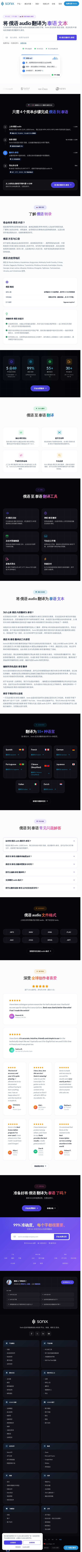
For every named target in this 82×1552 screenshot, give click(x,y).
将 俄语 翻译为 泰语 (67, 37)
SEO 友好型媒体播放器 (52, 1353)
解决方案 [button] (28, 4)
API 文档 (9, 1456)
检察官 (9, 1415)
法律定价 (9, 1437)
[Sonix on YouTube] (49, 1333)
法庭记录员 (10, 1430)
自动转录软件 (11, 1353)
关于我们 (47, 1515)
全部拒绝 (32, 1542)
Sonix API (9, 1452)
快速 (47, 1327)
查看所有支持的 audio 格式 (39, 951)
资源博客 (9, 1496)
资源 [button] (37, 4)
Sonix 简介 (10, 1492)
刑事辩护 (9, 1419)
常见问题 (47, 1485)
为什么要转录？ (50, 1492)
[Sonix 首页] (7, 4)
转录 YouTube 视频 (50, 1360)
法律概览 (9, 1408)
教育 (8, 1382)
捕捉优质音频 (49, 1496)
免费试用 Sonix (71, 3)
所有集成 (47, 1467)
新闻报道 (47, 1522)
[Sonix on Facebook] (31, 1333)
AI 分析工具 (48, 1349)
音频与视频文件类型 (13, 1485)
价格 (53, 4)
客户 (8, 1518)
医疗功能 (47, 1412)
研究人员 (47, 1382)
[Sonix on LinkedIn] (43, 1333)
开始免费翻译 (39, 388)
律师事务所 (10, 1423)
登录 (60, 4)
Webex (47, 1463)
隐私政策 (18, 1547)
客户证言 (9, 1522)
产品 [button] (18, 4)
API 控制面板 (11, 1459)
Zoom (46, 1452)
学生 (46, 1393)
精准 (52, 1327)
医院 (46, 1419)
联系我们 (47, 1525)
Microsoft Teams (50, 1456)
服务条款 (46, 1547)
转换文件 (46, 4)
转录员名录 (10, 1500)
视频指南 (37, 1284)
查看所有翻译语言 (39, 801)
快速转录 (9, 1356)
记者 (46, 1379)
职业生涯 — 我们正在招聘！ (53, 1518)
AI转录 (38, 1327)
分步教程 (47, 1489)
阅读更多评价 (39, 1166)
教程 (28, 1284)
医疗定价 (47, 1423)
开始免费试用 (61, 1237)
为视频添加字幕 (50, 1356)
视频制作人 (48, 1390)
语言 (8, 1482)
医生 (46, 1415)
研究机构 (9, 1390)
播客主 (47, 1386)
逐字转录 (9, 1360)
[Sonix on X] (37, 1333)
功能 (8, 1349)
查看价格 (23, 43)
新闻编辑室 (10, 1386)
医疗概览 (47, 1408)
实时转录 (9, 1364)
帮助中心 (24, 1284)
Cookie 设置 (55, 1547)
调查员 (9, 1434)
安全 (57, 1327)
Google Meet (49, 1459)
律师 (8, 1426)
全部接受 (13, 1542)
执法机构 (9, 1412)
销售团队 (9, 1393)
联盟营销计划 (11, 1463)
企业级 (9, 1379)
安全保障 (47, 1529)
